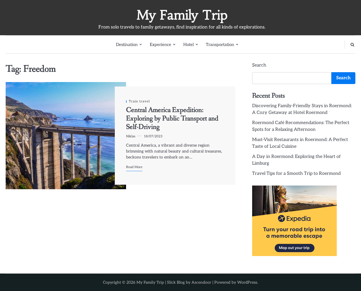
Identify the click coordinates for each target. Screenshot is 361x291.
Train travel (139, 101)
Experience (160, 44)
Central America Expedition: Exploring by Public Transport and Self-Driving (172, 118)
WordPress (247, 282)
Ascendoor (201, 282)
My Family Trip (182, 15)
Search (259, 65)
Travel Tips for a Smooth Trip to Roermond (296, 173)
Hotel (188, 44)
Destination (127, 44)
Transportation (220, 44)
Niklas (130, 136)
